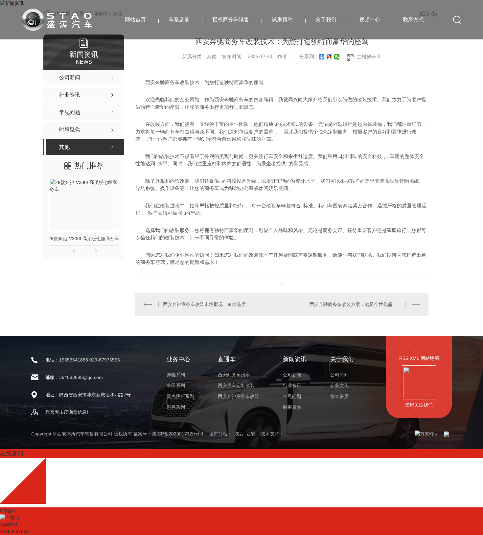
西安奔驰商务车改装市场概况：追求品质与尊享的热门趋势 (208, 304)
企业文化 (339, 385)
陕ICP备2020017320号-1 (178, 433)
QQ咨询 (8, 510)
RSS (403, 358)
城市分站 (218, 433)
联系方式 (413, 19)
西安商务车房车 (234, 374)
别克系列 (176, 407)
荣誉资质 (339, 396)
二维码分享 (369, 56)
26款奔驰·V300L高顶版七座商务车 (83, 238)
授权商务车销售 (230, 19)
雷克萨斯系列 (180, 396)
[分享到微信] (337, 56)
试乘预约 (282, 19)
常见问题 (292, 396)
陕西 (239, 433)
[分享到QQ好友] (329, 56)
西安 (251, 433)
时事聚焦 (292, 407)
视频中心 (369, 19)
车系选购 (179, 19)
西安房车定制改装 (236, 385)
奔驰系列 (176, 374)
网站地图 (430, 358)
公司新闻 (292, 374)
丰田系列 (176, 385)
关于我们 (325, 19)
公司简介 (339, 374)
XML (414, 358)
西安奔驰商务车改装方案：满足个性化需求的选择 (360, 304)
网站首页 (135, 19)
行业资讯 (292, 385)
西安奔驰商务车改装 (238, 396)
